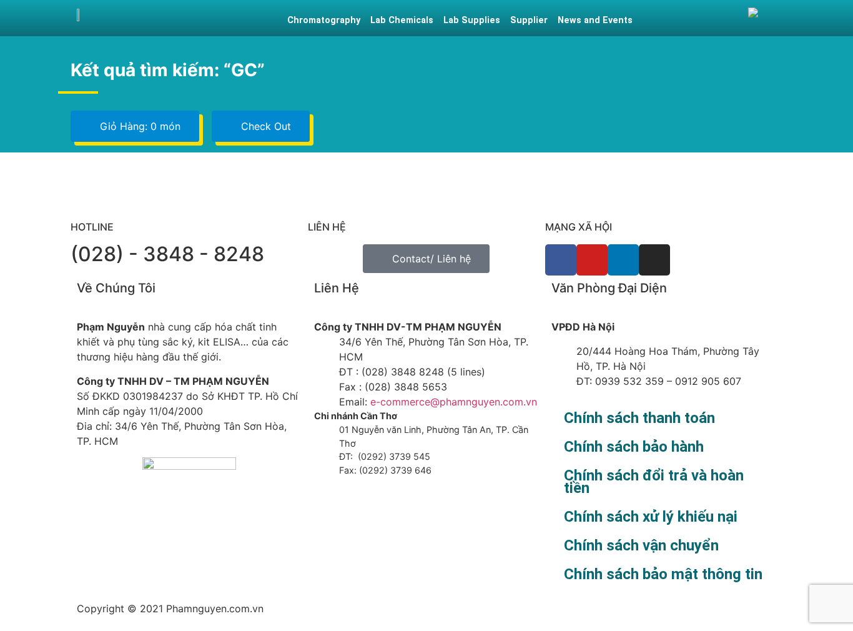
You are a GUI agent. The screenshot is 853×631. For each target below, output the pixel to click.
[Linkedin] (623, 260)
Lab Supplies (471, 20)
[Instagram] (654, 260)
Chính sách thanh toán (639, 418)
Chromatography (323, 20)
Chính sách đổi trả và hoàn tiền (654, 482)
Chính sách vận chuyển (641, 545)
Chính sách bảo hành (634, 446)
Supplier (529, 20)
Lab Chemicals (401, 20)
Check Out (264, 126)
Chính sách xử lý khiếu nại (650, 516)
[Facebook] (560, 260)
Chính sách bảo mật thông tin (663, 574)
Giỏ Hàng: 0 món (138, 126)
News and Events (595, 20)
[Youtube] (592, 260)
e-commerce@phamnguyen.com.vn (452, 401)
